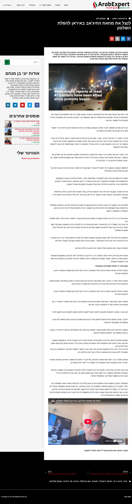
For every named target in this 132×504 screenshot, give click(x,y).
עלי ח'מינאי (67, 481)
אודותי (57, 5)
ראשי (66, 5)
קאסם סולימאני (55, 481)
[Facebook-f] (37, 105)
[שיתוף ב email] (112, 38)
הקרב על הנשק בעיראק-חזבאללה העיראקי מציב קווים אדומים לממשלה (27, 131)
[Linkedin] (15, 105)
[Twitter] (29, 105)
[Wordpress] (8, 105)
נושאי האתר (46, 5)
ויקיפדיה (32, 5)
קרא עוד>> (35, 125)
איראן (120, 481)
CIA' (125, 481)
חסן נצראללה (85, 481)
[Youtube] (22, 105)
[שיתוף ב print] (117, 38)
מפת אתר (127, 497)
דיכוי (115, 481)
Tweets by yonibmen (30, 158)
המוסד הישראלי (105, 481)
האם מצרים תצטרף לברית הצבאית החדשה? (29, 139)
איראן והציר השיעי (119, 19)
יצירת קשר (20, 5)
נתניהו (76, 481)
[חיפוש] (7, 62)
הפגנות (95, 481)
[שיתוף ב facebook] (128, 38)
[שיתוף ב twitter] (123, 38)
